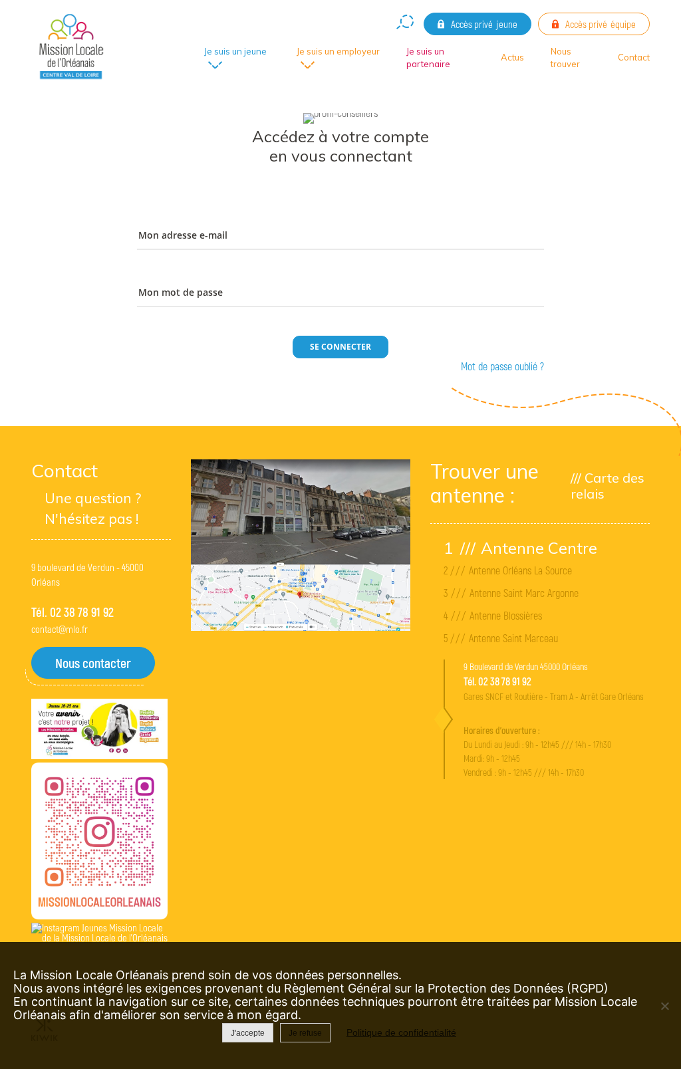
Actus (512, 57)
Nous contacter (93, 663)
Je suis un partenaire (428, 58)
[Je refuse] (664, 1005)
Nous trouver (565, 58)
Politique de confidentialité (401, 1032)
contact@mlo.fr (59, 629)
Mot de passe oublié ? (502, 366)
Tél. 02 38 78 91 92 (72, 612)
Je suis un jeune (235, 51)
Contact (634, 57)
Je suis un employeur (338, 51)
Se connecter (340, 346)
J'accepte (248, 1033)
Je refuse (305, 1033)
